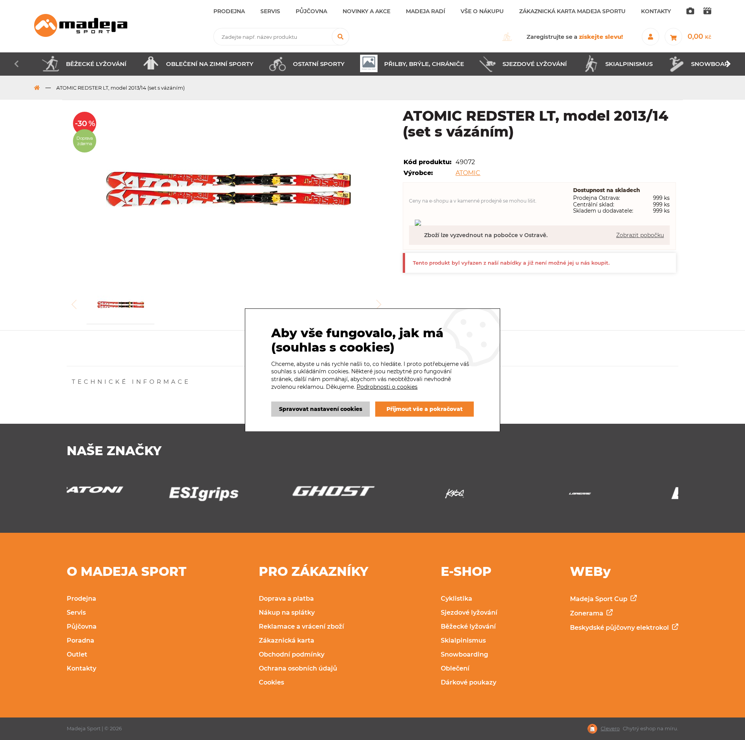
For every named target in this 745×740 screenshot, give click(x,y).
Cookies (271, 682)
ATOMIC (468, 173)
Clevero (610, 728)
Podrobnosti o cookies (387, 386)
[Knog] (372, 496)
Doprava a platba (286, 598)
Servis (76, 612)
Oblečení (455, 668)
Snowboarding (464, 654)
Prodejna (81, 598)
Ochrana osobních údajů (298, 668)
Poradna (80, 640)
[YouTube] (707, 11)
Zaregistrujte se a (575, 36)
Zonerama (587, 613)
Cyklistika (456, 598)
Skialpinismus (463, 640)
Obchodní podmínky (291, 654)
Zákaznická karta (286, 640)
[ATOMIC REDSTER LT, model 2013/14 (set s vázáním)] (228, 190)
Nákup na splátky (287, 612)
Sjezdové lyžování (469, 612)
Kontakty (81, 668)
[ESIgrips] (122, 496)
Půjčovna (82, 626)
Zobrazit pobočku (640, 235)
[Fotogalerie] (690, 11)
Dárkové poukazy (468, 682)
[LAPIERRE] (498, 496)
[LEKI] (623, 496)
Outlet (77, 654)
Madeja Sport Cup (599, 599)
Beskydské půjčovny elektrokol (620, 627)
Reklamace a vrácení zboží (301, 626)
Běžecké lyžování (468, 626)
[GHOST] (247, 493)
